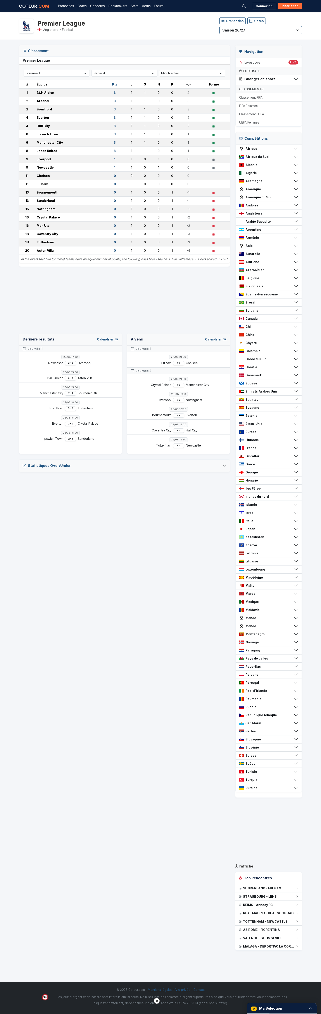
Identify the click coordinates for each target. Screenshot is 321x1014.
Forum (159, 6)
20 (27, 250)
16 (27, 217)
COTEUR (34, 6)
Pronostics (66, 6)
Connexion (264, 6)
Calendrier (105, 339)
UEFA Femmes (249, 122)
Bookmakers (117, 6)
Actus (146, 6)
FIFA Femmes (248, 106)
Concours (97, 6)
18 (27, 234)
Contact (199, 989)
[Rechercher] (244, 6)
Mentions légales (160, 989)
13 (27, 192)
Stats (134, 6)
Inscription (290, 6)
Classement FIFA (250, 97)
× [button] (156, 1000)
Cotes (82, 6)
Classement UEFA (251, 114)
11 (27, 176)
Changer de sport (259, 79)
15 (27, 209)
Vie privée (182, 989)
